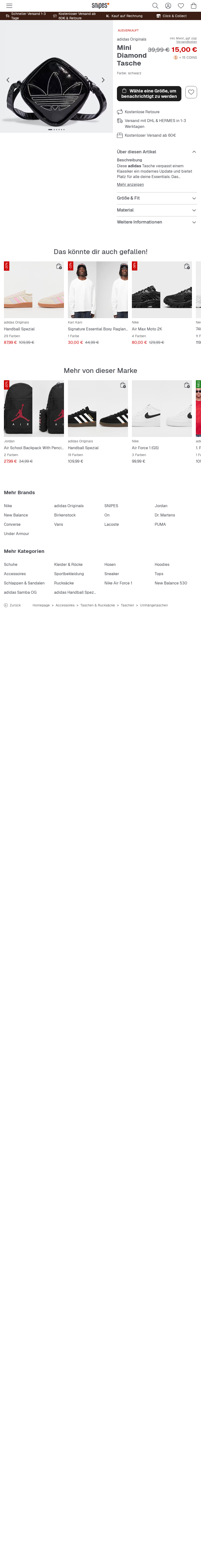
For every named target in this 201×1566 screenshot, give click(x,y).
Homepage (41, 605)
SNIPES (111, 505)
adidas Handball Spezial (76, 592)
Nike (8, 505)
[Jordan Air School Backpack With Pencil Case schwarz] (34, 408)
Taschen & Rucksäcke (97, 605)
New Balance (16, 515)
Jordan (161, 505)
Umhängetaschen (154, 605)
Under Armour (16, 533)
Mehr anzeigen (130, 184)
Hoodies (162, 564)
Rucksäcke (64, 583)
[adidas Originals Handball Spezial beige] (34, 289)
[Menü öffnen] (9, 6)
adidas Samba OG (20, 592)
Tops (159, 573)
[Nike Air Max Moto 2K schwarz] (162, 289)
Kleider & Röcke (68, 564)
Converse (12, 524)
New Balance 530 (171, 583)
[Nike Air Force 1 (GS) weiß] (162, 408)
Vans (58, 524)
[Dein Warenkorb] (193, 6)
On (107, 515)
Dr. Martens (165, 515)
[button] (56, 76)
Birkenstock (65, 515)
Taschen (127, 605)
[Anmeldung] (168, 6)
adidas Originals (131, 39)
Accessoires (15, 573)
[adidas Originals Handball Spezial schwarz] (98, 408)
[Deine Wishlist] (181, 6)
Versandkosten (186, 42)
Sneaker (111, 573)
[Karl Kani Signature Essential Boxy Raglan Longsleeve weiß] (98, 289)
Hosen (110, 564)
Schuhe (10, 564)
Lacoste (111, 524)
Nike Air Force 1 (118, 583)
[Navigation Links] (8, 80)
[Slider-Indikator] (50, 129)
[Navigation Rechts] (103, 80)
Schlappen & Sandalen (24, 583)
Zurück (15, 605)
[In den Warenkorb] (59, 266)
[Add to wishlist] (191, 92)
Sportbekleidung (69, 573)
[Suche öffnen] (155, 6)
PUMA (160, 524)
